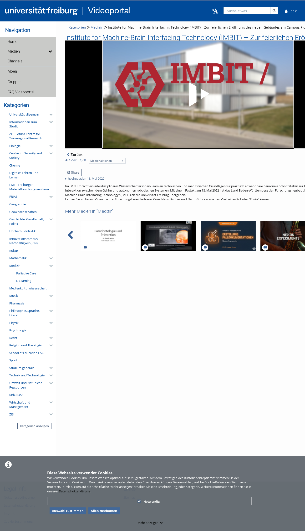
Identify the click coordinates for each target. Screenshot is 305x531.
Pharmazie (16, 303)
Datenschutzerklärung (74, 491)
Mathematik (18, 258)
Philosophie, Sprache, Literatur (24, 312)
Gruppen (14, 82)
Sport (13, 360)
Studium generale (21, 368)
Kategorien (77, 27)
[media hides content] (50, 51)
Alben (12, 71)
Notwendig (151, 501)
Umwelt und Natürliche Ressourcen (25, 385)
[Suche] (274, 10)
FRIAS (13, 196)
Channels (15, 61)
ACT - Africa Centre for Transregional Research (25, 136)
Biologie (14, 146)
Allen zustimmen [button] (104, 511)
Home (12, 42)
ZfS (11, 414)
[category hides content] (49, 114)
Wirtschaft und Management (19, 404)
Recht (13, 338)
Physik (14, 323)
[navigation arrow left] (70, 235)
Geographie (17, 204)
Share (74, 172)
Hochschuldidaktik (22, 231)
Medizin (14, 265)
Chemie (14, 165)
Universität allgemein (24, 114)
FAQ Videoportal (21, 92)
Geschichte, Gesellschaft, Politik (26, 221)
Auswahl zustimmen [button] (68, 511)
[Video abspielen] (198, 94)
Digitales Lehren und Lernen (23, 175)
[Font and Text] (215, 11)
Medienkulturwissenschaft (28, 288)
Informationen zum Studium (23, 124)
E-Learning (23, 280)
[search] (247, 10)
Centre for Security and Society (25, 155)
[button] (28, 42)
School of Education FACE (27, 353)
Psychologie (17, 330)
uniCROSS (16, 395)
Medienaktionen (101, 160)
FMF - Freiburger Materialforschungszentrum (29, 186)
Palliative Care (26, 273)
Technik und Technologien (27, 375)
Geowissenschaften (23, 212)
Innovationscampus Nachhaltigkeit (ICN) (23, 241)
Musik (13, 295)
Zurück (76, 154)
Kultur (13, 250)
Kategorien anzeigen (34, 426)
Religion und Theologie (25, 345)
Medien (14, 51)
